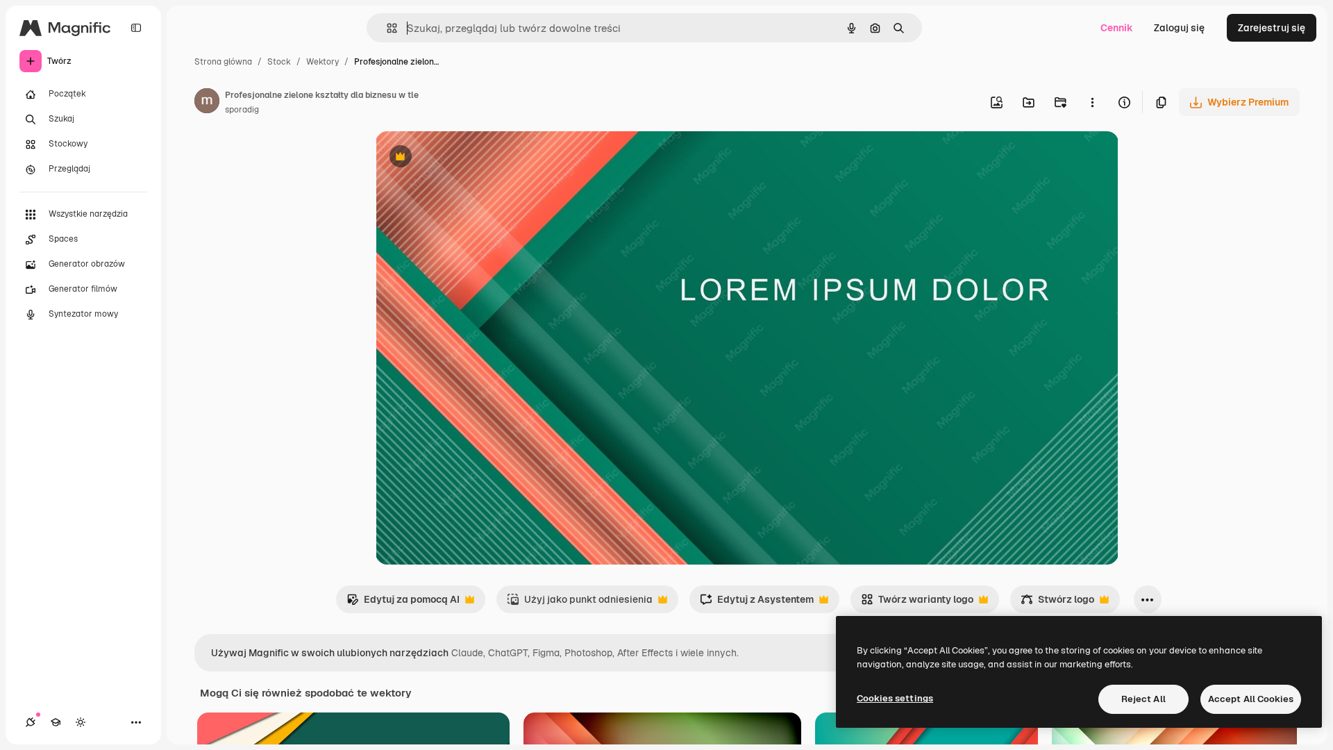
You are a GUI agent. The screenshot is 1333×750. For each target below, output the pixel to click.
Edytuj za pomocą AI (403, 603)
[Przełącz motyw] (80, 722)
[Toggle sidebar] (136, 28)
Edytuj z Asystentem (757, 603)
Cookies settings (895, 698)
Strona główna (223, 61)
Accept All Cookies (1250, 699)
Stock (279, 61)
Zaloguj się (1179, 28)
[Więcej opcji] (1092, 102)
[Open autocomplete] (386, 28)
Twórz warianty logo (917, 603)
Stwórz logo (1057, 603)
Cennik (1116, 28)
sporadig (242, 109)
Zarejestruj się (1271, 28)
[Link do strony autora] (206, 102)
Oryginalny (471, 158)
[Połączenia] (30, 722)
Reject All (1143, 699)
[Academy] (55, 722)
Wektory (322, 61)
